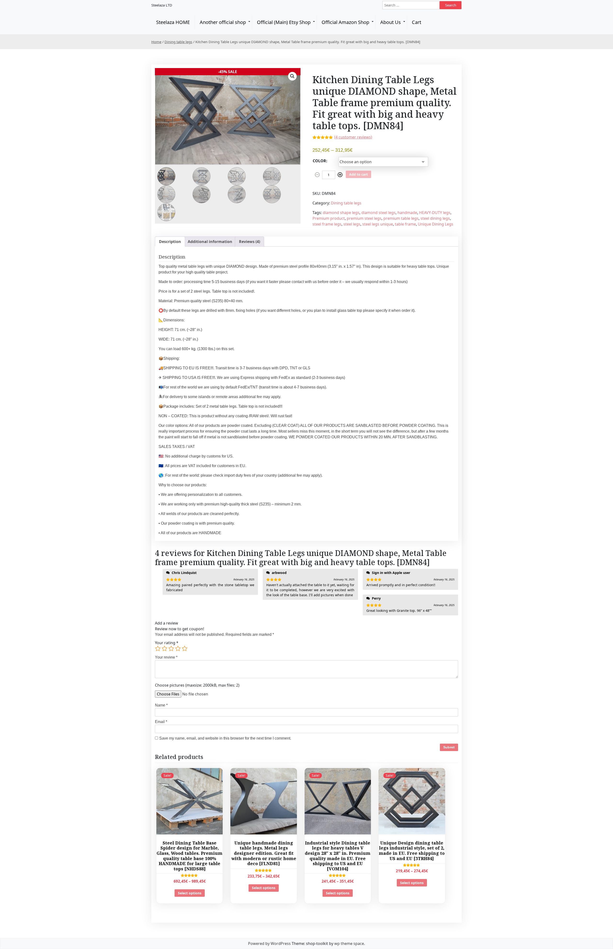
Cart (416, 22)
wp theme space (349, 943)
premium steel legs (364, 218)
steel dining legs (435, 218)
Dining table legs (178, 41)
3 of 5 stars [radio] (171, 648)
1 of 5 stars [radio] (158, 648)
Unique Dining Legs (435, 224)
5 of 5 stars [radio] (184, 648)
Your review (166, 657)
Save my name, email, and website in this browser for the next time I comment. (225, 738)
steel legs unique (377, 224)
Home (156, 41)
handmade (407, 212)
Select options (189, 893)
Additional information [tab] (210, 241)
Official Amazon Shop (345, 22)
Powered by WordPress (269, 943)
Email (161, 722)
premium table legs (401, 218)
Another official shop (223, 22)
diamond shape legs (341, 212)
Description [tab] (170, 241)
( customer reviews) (353, 137)
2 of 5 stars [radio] (164, 648)
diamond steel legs (378, 212)
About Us (390, 22)
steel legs (351, 224)
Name (161, 705)
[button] (292, 76)
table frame (405, 224)
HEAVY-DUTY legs (434, 212)
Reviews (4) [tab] (249, 241)
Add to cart (358, 174)
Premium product (328, 218)
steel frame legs (326, 224)
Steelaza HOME (173, 22)
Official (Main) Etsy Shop (284, 22)
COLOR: (320, 160)
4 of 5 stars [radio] (178, 648)
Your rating (166, 642)
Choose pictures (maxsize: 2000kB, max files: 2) (197, 685)
